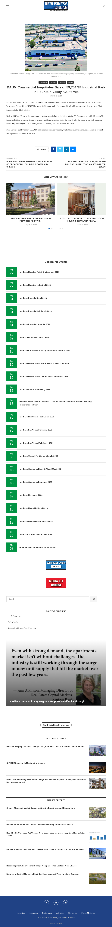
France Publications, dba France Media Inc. (59, 918)
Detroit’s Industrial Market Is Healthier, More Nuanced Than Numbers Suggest (42, 874)
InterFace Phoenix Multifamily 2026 (35, 311)
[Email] (65, 902)
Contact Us (72, 913)
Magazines (34, 913)
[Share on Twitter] (60, 149)
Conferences (47, 913)
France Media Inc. (88, 913)
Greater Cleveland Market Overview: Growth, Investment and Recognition (40, 808)
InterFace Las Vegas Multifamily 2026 (36, 443)
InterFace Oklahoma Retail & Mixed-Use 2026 (40, 469)
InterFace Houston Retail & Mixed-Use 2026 (39, 272)
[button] (10, 206)
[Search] (104, 6)
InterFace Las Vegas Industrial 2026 (35, 430)
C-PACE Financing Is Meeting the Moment (25, 763)
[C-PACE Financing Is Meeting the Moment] (97, 767)
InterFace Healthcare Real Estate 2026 (36, 417)
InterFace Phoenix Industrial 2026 (34, 324)
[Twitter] (46, 902)
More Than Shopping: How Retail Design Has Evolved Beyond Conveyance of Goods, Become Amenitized (46, 780)
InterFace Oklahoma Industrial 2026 (35, 482)
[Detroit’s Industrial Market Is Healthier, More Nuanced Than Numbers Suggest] (97, 878)
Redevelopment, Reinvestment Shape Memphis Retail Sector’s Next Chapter (41, 866)
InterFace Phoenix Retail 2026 (33, 298)
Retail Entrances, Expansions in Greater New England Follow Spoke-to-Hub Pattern (45, 849)
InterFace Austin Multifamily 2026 (34, 389)
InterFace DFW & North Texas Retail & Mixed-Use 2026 (44, 363)
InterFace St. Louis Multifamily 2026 (35, 534)
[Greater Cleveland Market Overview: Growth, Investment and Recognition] (97, 812)
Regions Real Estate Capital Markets (22, 628)
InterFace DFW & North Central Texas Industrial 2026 (43, 376)
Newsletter (21, 913)
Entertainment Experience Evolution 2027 (38, 547)
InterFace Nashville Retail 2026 (33, 508)
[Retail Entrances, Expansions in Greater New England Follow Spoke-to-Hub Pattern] (97, 853)
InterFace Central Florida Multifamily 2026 (38, 456)
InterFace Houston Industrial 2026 (35, 285)
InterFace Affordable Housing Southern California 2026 (44, 350)
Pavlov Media (13, 622)
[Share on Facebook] (53, 149)
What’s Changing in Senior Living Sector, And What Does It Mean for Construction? (45, 746)
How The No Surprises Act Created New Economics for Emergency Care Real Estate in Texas (46, 834)
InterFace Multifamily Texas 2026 (34, 337)
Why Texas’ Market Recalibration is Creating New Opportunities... (48, 701)
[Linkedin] (56, 902)
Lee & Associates (14, 616)
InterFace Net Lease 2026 (30, 495)
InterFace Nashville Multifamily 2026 (36, 521)
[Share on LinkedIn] (66, 149)
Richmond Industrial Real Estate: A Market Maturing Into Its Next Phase (39, 824)
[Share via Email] (73, 149)
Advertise (60, 913)
